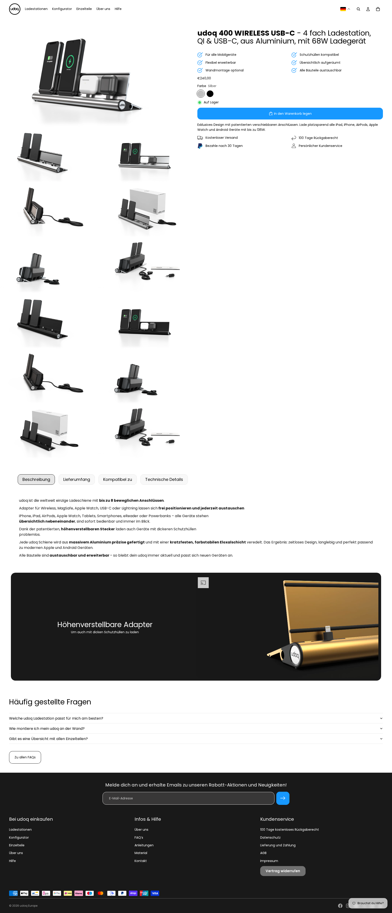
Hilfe (12, 861)
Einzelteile (16, 845)
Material (141, 853)
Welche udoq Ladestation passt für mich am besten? (56, 718)
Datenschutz (270, 837)
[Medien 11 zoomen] (146, 377)
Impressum (269, 861)
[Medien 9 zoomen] (146, 322)
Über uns (16, 853)
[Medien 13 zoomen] (146, 432)
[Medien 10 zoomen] (48, 377)
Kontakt (141, 861)
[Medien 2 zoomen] (48, 156)
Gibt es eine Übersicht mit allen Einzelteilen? (48, 738)
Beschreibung (36, 479)
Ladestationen (20, 829)
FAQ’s (139, 837)
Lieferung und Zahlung (278, 845)
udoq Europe (28, 906)
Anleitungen (144, 845)
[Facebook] (340, 905)
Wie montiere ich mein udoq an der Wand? (47, 728)
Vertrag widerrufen (283, 871)
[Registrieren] (282, 798)
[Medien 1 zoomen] (97, 73)
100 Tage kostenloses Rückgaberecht (289, 829)
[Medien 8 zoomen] (48, 322)
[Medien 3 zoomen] (146, 156)
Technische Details (164, 479)
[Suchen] (358, 9)
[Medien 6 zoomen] (48, 266)
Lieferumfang (76, 479)
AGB (263, 853)
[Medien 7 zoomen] (146, 266)
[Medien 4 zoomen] (48, 211)
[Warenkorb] (378, 9)
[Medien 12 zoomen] (48, 432)
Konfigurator (19, 837)
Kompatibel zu (117, 479)
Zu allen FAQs (25, 757)
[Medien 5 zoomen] (146, 211)
